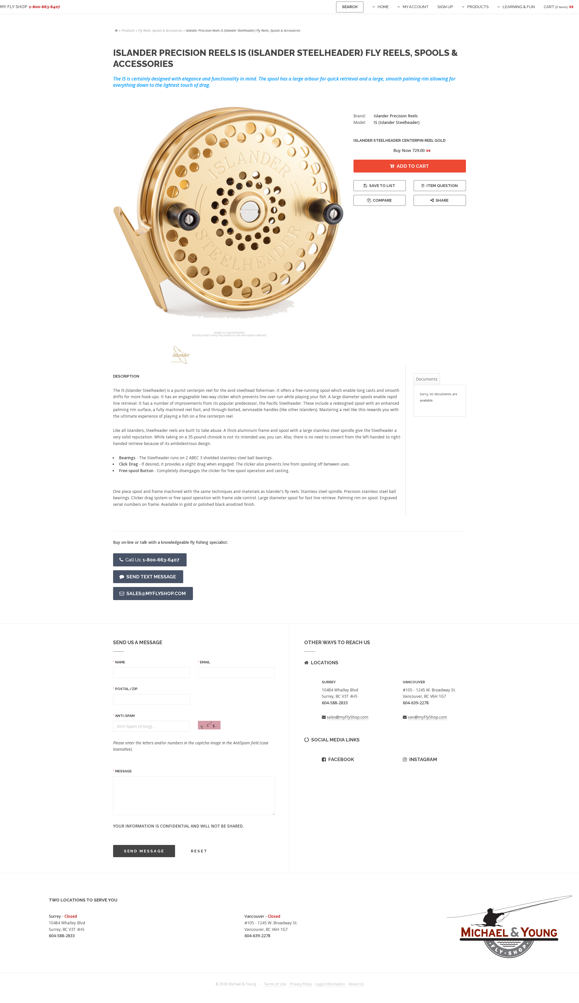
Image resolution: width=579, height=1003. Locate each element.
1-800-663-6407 (152, 560)
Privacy (301, 984)
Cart (556, 7)
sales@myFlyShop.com (347, 717)
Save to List (382, 185)
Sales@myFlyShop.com (156, 593)
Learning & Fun (519, 7)
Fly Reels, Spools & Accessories (160, 30)
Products (478, 7)
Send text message (151, 577)
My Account (416, 7)
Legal (330, 984)
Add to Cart (413, 166)
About (356, 984)
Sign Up (445, 7)
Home (383, 7)
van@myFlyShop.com (427, 717)
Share (442, 200)
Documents (426, 379)
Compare (382, 200)
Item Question (442, 185)
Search (350, 7)
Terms (275, 984)
